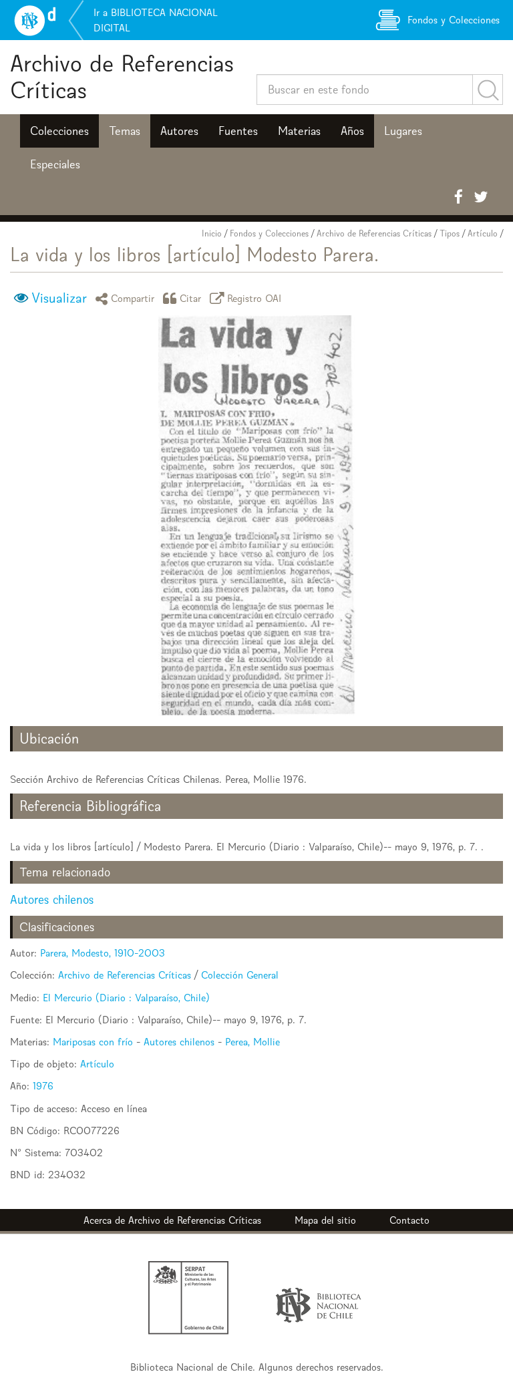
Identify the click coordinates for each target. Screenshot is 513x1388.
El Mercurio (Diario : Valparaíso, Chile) (126, 997)
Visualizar (59, 298)
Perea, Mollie (252, 1041)
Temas (124, 131)
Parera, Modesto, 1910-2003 (102, 952)
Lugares (403, 131)
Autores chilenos (52, 899)
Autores (179, 131)
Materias (299, 131)
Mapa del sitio (325, 1220)
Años (352, 131)
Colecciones (59, 131)
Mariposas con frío (93, 1041)
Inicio (212, 233)
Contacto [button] (409, 1220)
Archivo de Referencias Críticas (122, 76)
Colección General (240, 975)
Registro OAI (254, 298)
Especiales (55, 164)
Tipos (450, 233)
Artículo (483, 233)
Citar (191, 298)
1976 (43, 1085)
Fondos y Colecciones (269, 233)
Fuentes (238, 131)
